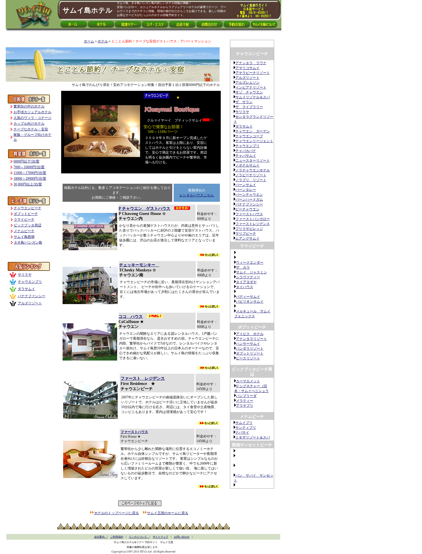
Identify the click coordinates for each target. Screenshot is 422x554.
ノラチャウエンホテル (252, 170)
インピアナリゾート (250, 87)
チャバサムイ (245, 156)
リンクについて (139, 536)
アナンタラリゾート (251, 339)
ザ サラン (244, 102)
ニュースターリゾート (252, 160)
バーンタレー (245, 190)
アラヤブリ (244, 406)
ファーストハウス (249, 214)
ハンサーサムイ (248, 344)
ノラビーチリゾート (250, 175)
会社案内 (100, 536)
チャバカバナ (245, 151)
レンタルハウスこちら (196, 195)
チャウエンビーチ (27, 208)
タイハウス (244, 287)
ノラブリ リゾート (250, 180)
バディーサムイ (248, 297)
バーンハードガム (249, 199)
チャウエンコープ (249, 136)
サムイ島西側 (24, 237)
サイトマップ (160, 536)
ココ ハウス (131, 316)
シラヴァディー (248, 277)
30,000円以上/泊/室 (27, 184)
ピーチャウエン (247, 209)
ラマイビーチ (24, 220)
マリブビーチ (245, 234)
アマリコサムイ (247, 68)
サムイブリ (244, 423)
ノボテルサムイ (247, 165)
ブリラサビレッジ (249, 229)
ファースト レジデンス (143, 378)
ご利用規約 (116, 536)
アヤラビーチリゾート (252, 73)
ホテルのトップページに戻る (116, 513)
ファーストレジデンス (252, 224)
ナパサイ (242, 432)
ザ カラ (243, 267)
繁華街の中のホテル (28, 106)
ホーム (89, 41)
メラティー (244, 401)
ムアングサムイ (247, 238)
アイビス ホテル (250, 334)
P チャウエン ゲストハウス (144, 208)
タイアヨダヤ (246, 282)
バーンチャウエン (249, 195)
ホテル (103, 41)
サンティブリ (245, 428)
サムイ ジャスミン (251, 272)
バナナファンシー (249, 204)
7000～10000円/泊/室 (28, 167)
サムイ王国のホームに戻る (167, 513)
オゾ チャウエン (249, 92)
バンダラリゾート (250, 349)
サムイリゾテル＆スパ (252, 97)
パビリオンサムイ (250, 301)
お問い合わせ (181, 536)
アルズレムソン (247, 83)
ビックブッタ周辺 (27, 225)
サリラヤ (242, 112)
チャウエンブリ (247, 146)
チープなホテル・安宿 (30, 129)
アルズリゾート (247, 78)
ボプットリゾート (250, 353)
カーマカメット (248, 381)
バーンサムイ (245, 185)
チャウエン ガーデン (252, 131)
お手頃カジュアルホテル (32, 112)
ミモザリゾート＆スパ (252, 437)
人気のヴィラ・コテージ (32, 118)
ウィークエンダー (250, 263)
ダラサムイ (244, 126)
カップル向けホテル (28, 124)
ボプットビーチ (26, 214)
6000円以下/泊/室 (26, 161)
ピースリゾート (248, 358)
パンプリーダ (246, 396)
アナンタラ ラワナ (250, 63)
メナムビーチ (24, 231)
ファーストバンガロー (252, 219)
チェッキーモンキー (139, 265)
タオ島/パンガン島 (28, 242)
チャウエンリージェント (254, 141)
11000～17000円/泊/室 (29, 173)
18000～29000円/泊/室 (29, 179)
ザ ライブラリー (249, 107)
